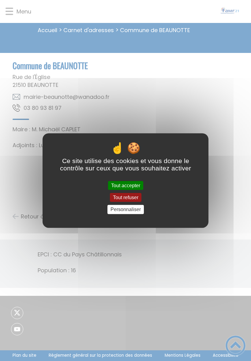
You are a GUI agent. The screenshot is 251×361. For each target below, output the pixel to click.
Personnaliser (126, 209)
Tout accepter (125, 185)
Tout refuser (125, 197)
